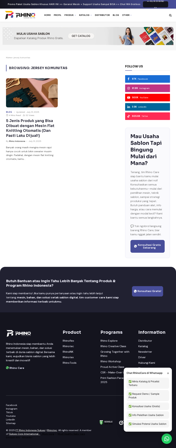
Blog (116, 15)
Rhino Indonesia (17, 141)
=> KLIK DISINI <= (155, 4)
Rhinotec (52, 430)
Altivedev (27, 437)
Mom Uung (48, 433)
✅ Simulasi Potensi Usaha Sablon (147, 423)
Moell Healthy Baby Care (71, 433)
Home (47, 15)
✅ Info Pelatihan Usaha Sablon (146, 415)
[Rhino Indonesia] (20, 15)
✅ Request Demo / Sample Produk (144, 395)
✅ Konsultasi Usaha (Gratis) (144, 406)
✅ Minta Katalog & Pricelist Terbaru (144, 383)
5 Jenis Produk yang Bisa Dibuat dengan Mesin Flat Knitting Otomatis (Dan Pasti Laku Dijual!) (30, 128)
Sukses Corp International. (24, 433)
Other (125, 15)
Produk (69, 15)
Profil (57, 15)
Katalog (84, 15)
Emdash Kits (13, 437)
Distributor (102, 15)
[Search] (170, 15)
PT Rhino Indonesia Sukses (30, 430)
